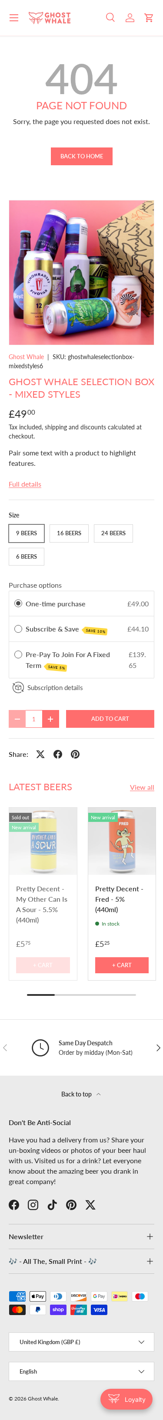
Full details (25, 484)
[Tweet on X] (40, 754)
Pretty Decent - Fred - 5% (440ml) (119, 898)
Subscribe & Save (66, 629)
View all (142, 787)
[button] (149, 17)
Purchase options (35, 585)
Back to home (81, 156)
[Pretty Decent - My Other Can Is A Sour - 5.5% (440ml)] (43, 841)
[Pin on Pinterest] (75, 754)
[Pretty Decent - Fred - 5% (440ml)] (122, 841)
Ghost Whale (26, 356)
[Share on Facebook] (58, 754)
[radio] (18, 603)
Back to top (77, 1094)
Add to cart (110, 718)
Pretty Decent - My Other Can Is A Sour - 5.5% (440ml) (41, 904)
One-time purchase (56, 603)
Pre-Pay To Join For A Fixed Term (68, 660)
